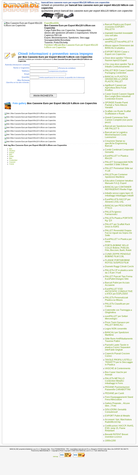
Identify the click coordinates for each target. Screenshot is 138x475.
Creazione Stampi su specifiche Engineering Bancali (116, 143)
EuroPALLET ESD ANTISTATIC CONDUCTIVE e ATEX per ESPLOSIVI (119, 291)
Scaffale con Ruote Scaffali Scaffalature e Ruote (118, 112)
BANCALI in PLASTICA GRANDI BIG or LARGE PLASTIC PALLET (116, 79)
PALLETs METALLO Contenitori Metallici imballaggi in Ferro (114, 380)
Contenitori (13, 160)
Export (11, 153)
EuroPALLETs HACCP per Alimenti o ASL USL (117, 200)
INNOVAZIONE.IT (44, 450)
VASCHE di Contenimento (117, 368)
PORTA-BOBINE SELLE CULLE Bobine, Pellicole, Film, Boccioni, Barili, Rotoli (118, 247)
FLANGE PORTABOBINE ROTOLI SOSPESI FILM (117, 261)
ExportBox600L (51, 23)
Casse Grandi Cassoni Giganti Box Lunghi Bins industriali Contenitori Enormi (119, 96)
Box (10, 149)
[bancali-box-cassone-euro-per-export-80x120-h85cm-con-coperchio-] (57, 18)
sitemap (55, 456)
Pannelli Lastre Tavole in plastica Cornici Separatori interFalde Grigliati (117, 347)
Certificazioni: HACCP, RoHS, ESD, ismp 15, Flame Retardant (119, 428)
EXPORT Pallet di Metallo (117, 416)
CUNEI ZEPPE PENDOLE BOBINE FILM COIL (118, 255)
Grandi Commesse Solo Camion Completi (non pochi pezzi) (118, 119)
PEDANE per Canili (114, 393)
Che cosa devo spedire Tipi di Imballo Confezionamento (119, 65)
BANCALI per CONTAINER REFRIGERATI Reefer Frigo (118, 188)
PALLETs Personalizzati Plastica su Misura (116, 298)
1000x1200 (110, 440)
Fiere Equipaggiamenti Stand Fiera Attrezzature (119, 398)
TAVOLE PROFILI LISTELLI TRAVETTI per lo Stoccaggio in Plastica (119, 362)
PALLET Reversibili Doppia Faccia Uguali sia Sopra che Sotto (118, 232)
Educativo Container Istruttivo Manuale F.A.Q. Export (119, 182)
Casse (11, 164)
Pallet (11, 156)
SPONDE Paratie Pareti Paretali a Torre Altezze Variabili (116, 105)
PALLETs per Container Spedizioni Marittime (116, 175)
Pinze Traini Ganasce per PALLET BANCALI (117, 323)
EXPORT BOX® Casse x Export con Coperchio (117, 53)
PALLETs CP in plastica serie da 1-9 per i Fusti (119, 271)
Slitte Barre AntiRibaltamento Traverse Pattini (119, 339)
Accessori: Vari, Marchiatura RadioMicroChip (118, 420)
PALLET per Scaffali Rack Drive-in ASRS (117, 225)
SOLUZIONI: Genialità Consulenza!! (115, 410)
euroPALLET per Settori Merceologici (116, 317)
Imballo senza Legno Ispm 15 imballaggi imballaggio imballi (119, 194)
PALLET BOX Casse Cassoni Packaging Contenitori (119, 71)
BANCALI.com (31, 449)
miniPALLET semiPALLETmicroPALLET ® (119, 40)
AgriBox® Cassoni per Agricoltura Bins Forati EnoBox (115, 87)
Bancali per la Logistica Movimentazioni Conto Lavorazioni (116, 134)
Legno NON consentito (116, 328)
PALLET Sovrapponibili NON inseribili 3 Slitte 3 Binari (119, 163)
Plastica (12, 151)
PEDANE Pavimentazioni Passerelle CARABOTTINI (117, 388)
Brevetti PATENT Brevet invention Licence (116, 435)
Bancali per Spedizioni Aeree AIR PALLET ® (119, 127)
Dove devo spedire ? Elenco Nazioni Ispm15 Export (118, 59)
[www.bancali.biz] (21, 14)
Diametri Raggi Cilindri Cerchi (119, 266)
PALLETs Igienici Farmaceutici (113, 213)
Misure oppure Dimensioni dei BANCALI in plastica (119, 46)
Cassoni (12, 162)
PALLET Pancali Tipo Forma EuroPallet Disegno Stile (118, 277)
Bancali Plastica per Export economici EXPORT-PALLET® (118, 26)
